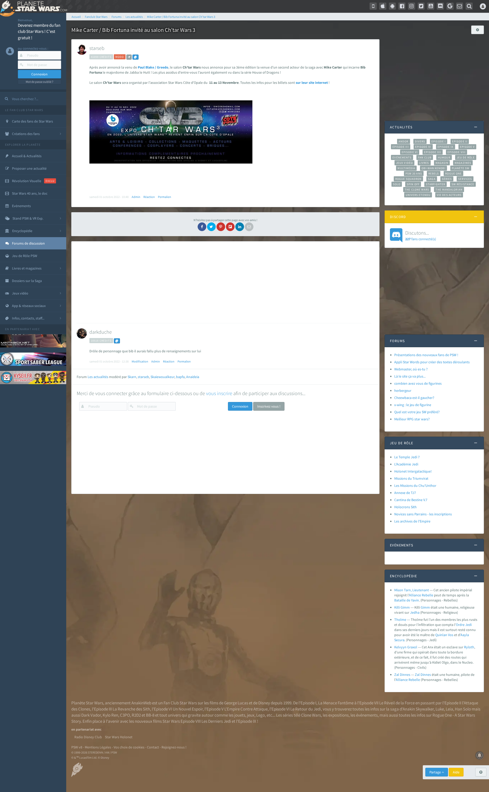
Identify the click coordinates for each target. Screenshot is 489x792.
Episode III (400, 147)
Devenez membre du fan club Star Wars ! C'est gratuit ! (39, 31)
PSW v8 (76, 747)
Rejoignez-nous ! (173, 747)
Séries (447, 179)
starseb (96, 48)
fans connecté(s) (420, 235)
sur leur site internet (312, 82)
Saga (431, 179)
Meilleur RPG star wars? (412, 419)
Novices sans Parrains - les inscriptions (423, 514)
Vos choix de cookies (129, 747)
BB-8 (150, 715)
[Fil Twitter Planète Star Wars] (421, 6)
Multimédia (406, 168)
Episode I (438, 141)
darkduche (100, 332)
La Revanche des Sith (131, 709)
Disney (264, 703)
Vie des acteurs (449, 195)
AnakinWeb (141, 703)
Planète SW (461, 168)
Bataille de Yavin (406, 600)
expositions (338, 715)
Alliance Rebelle (421, 595)
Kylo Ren (110, 715)
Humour (444, 157)
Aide (456, 772)
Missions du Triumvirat (411, 478)
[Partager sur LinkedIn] (239, 226)
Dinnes (425, 674)
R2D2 (136, 715)
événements (367, 715)
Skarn (132, 376)
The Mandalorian (449, 189)
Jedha (414, 612)
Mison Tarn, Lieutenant (411, 590)
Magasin (442, 163)
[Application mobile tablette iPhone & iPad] (383, 6)
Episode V (467, 147)
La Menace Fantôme (336, 703)
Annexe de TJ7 (405, 492)
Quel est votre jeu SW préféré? (417, 412)
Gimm (425, 607)
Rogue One (453, 173)
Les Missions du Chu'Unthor (415, 485)
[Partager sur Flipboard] (230, 226)
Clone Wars (311, 715)
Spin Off (413, 184)
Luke (440, 709)
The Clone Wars (417, 189)
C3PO (125, 715)
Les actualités (98, 376)
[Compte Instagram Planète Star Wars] (411, 6)
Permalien (164, 197)
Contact (153, 747)
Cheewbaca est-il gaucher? (414, 397)
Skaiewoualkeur (162, 376)
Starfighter (435, 184)
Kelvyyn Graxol (405, 647)
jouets (239, 715)
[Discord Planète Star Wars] (440, 6)
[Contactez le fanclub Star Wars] (460, 6)
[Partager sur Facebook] (202, 226)
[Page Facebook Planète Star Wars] (402, 6)
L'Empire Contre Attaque (246, 709)
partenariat (20, 329)
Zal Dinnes (402, 674)
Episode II (459, 141)
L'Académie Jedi (406, 464)
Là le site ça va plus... (410, 376)
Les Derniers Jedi (216, 721)
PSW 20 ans (413, 173)
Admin (136, 197)
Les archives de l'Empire (412, 521)
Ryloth (469, 647)
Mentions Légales (98, 747)
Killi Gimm (402, 607)
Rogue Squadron (408, 179)
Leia (449, 709)
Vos (450, 635)
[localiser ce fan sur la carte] (129, 57)
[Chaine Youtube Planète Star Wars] (431, 6)
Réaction (149, 197)
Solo (396, 184)
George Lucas (236, 703)
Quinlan (441, 635)
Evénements (402, 157)
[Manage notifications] (480, 755)
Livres (424, 163)
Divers (420, 141)
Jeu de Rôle (466, 157)
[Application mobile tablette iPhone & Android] (373, 6)
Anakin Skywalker (418, 709)
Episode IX (446, 147)
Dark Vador (91, 715)
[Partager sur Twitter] (211, 226)
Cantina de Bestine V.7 (410, 500)
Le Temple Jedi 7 (407, 457)
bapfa (180, 376)
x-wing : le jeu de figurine (412, 404)
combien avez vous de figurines (418, 383)
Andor (403, 141)
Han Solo (463, 709)
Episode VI (410, 152)
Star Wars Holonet (118, 737)
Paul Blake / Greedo (153, 67)
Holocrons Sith (405, 507)
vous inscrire (219, 393)
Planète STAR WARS (40, 6)
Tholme (400, 619)
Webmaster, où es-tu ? (411, 369)
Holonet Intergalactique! (413, 471)
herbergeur (402, 390)
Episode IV (423, 147)
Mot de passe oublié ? (39, 82)
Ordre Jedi (464, 624)
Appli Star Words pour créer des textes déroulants (432, 362)
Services (465, 179)
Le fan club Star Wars (24, 110)
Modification (140, 361)
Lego (260, 715)
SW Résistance (463, 184)
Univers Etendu (418, 195)
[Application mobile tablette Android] (392, 6)
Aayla (464, 635)
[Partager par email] (249, 226)
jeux (250, 715)
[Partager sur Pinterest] (220, 226)
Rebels (433, 173)
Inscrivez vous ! (268, 406)
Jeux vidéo (404, 163)
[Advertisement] (224, 282)
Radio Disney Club (88, 737)
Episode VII (432, 152)
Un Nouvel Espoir (188, 709)
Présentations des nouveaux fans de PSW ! (426, 355)
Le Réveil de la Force (397, 703)
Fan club (424, 157)
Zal (417, 674)
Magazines (463, 163)
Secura (399, 640)
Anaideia (192, 376)
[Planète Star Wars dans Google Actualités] (450, 6)
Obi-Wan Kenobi (433, 168)
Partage (435, 772)
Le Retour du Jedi (305, 709)
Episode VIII (456, 152)
